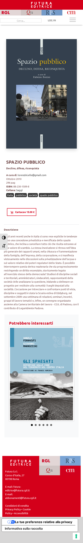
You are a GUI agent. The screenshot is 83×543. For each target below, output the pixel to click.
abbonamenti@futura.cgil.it (20, 497)
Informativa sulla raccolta (24, 528)
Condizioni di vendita (17, 505)
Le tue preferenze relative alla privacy (43, 522)
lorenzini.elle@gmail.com (32, 175)
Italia (10, 195)
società (33, 195)
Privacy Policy (13, 509)
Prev (15, 374)
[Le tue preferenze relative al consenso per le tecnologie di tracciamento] (76, 536)
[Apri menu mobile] (72, 20)
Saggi (19, 190)
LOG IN (52, 20)
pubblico (21, 195)
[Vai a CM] (70, 470)
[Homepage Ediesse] (20, 462)
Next (68, 374)
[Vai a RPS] (70, 461)
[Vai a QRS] (49, 470)
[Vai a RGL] (49, 461)
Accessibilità (21, 513)
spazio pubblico (49, 195)
